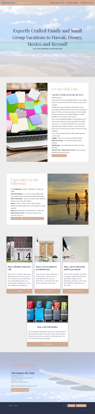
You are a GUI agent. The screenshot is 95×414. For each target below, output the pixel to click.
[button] (22, 2)
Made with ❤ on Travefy (82, 409)
